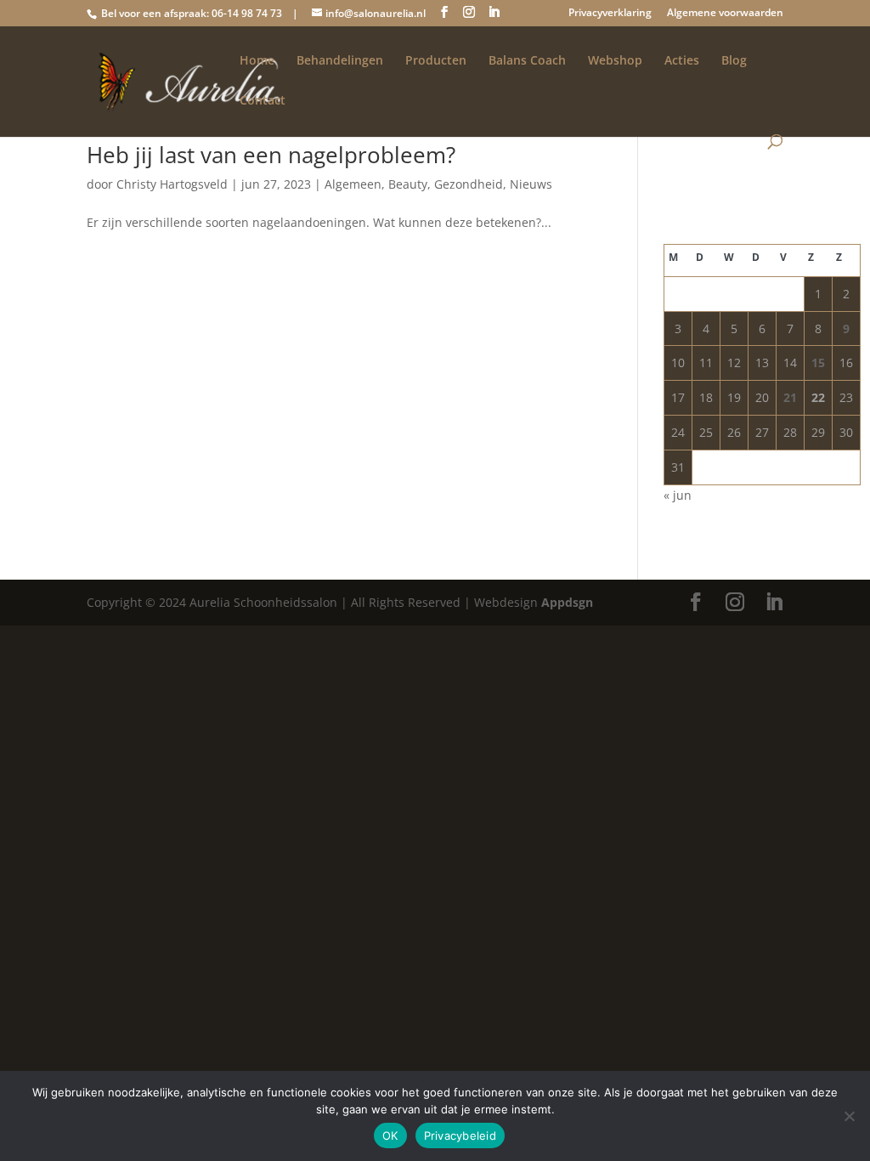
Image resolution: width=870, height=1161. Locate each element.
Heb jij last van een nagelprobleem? (271, 154)
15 (818, 362)
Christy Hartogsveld (172, 184)
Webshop (615, 61)
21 (790, 397)
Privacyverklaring (610, 14)
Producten (435, 61)
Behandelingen (340, 61)
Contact (262, 101)
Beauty (407, 184)
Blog (734, 61)
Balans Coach (527, 61)
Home (257, 61)
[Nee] (848, 1115)
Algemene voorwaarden (725, 14)
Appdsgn (567, 602)
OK (390, 1135)
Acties (681, 61)
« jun (678, 495)
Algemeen (353, 184)
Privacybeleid (460, 1135)
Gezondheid (468, 184)
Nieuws (531, 184)
